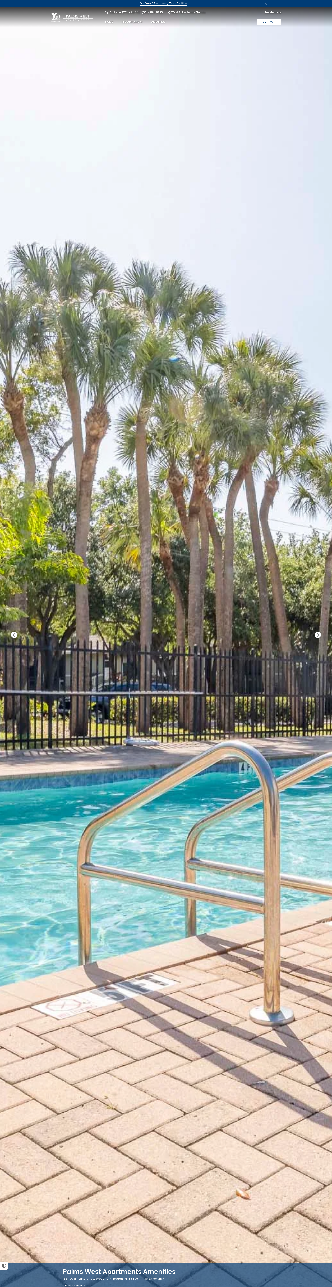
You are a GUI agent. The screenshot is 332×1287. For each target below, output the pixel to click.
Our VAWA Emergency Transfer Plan (163, 3)
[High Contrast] (4, 1266)
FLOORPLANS (130, 22)
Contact (269, 21)
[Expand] (319, 1256)
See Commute (153, 1278)
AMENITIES (158, 22)
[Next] (318, 635)
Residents (271, 12)
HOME (109, 22)
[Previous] (14, 635)
